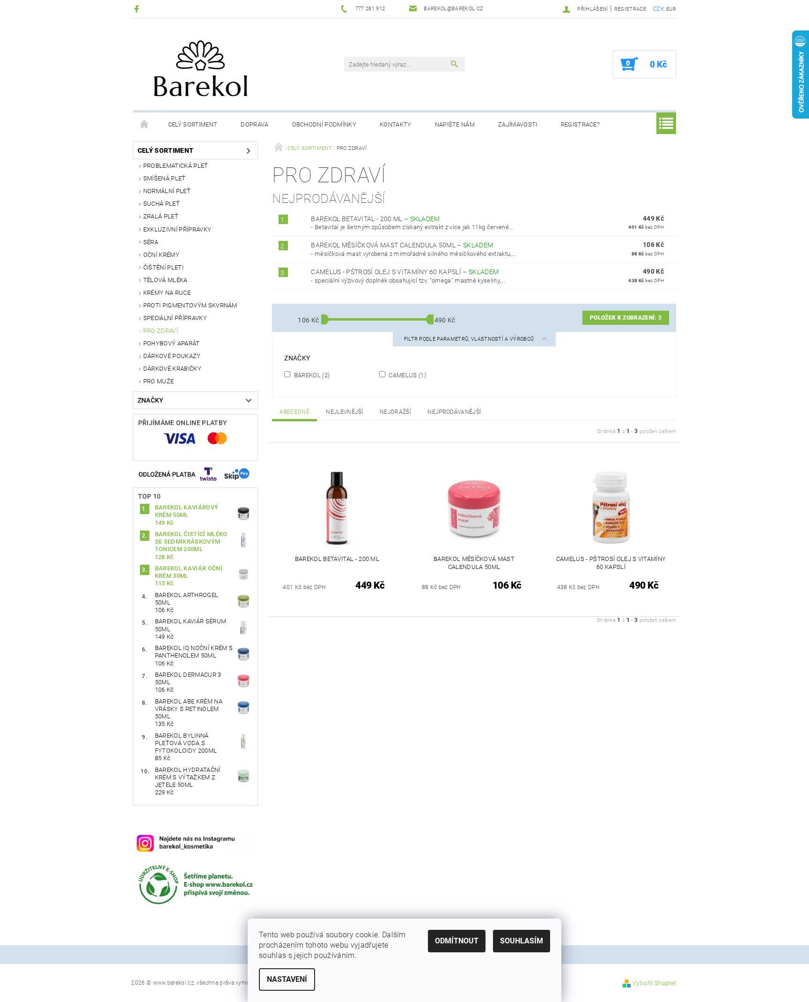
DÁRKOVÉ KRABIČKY (172, 368)
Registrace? (580, 124)
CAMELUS (406, 375)
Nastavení (287, 979)
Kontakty (396, 124)
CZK (658, 8)
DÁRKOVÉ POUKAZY (172, 355)
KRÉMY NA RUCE (167, 292)
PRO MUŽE (158, 381)
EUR (671, 9)
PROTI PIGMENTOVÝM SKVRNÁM (190, 305)
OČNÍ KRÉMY (161, 254)
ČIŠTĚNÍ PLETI (163, 267)
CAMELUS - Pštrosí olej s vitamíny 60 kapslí (405, 272)
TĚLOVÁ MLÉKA (165, 280)
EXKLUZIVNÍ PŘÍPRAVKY (177, 229)
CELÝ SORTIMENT (192, 124)
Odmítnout (456, 940)
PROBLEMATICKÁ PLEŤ (175, 165)
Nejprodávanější (454, 412)
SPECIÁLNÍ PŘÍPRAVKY (175, 318)
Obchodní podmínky (324, 124)
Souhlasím (521, 940)
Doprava (254, 124)
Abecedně (294, 412)
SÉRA (150, 242)
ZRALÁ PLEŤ (160, 216)
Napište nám (455, 124)
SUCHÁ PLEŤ (161, 203)
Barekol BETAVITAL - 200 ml (375, 219)
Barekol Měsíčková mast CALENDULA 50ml (402, 245)
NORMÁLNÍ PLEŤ (167, 190)
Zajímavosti (517, 124)
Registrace (630, 9)
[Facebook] (138, 9)
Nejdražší (395, 412)
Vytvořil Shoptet (654, 983)
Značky (151, 400)
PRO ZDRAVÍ (160, 330)
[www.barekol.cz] (224, 68)
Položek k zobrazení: (626, 317)
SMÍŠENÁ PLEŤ (164, 178)
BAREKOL (311, 375)
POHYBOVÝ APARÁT (171, 343)
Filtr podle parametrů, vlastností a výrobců (470, 339)
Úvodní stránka (144, 124)
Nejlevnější (344, 412)
